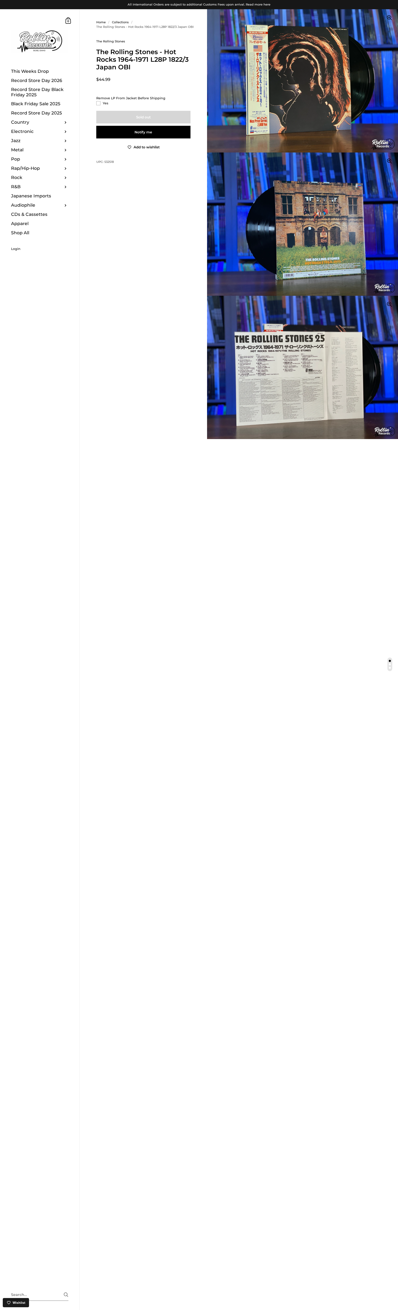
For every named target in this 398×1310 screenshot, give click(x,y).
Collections (120, 22)
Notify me (143, 132)
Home (101, 22)
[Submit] (66, 1294)
